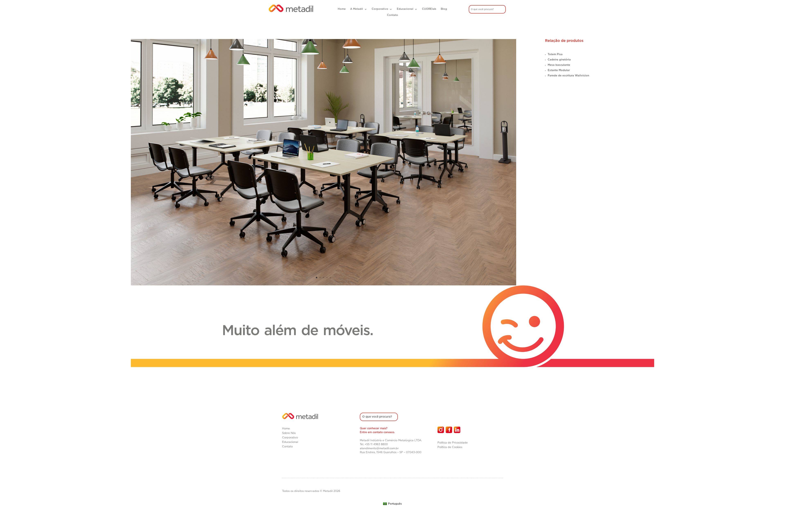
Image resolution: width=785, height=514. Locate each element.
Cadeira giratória (559, 59)
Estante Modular (559, 70)
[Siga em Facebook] (449, 430)
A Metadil (356, 9)
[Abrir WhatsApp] (775, 503)
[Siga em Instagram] (440, 430)
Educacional (405, 9)
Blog (444, 9)
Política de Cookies (449, 447)
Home (342, 9)
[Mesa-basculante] (323, 284)
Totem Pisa (555, 54)
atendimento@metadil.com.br (379, 448)
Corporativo (380, 9)
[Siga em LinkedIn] (457, 430)
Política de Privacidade (452, 442)
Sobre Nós (289, 433)
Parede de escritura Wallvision (568, 75)
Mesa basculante (559, 65)
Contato (392, 15)
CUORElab (429, 9)
